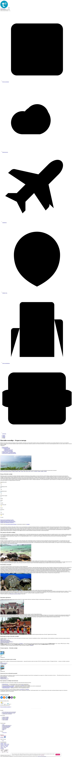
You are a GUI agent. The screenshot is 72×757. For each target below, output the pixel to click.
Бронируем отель (5, 684)
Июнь (27, 471)
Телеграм (1, 737)
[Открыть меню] (0, 0)
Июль (29, 471)
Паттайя (3, 437)
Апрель (22, 471)
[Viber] (12, 697)
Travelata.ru (21, 643)
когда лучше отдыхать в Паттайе (10, 524)
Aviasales (27, 524)
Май (24, 471)
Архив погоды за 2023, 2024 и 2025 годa (7, 520)
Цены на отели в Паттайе (5, 642)
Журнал (3, 729)
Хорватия (2, 745)
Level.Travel (22, 689)
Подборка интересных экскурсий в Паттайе (8, 521)
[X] (9, 697)
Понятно (57, 754)
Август (32, 471)
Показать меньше (3, 663)
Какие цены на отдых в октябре (7, 451)
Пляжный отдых (7, 448)
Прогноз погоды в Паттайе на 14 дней (7, 519)
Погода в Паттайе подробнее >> (5, 706)
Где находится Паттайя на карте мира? (8, 712)
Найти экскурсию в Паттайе (5, 640)
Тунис (5, 747)
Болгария (2, 748)
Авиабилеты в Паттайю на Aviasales (6, 641)
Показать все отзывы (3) (4, 678)
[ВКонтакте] (1, 697)
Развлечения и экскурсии (8, 449)
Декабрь (45, 471)
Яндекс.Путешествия (5, 687)
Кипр (8, 744)
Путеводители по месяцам (5, 727)
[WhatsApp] (14, 697)
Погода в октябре (5, 447)
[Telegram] (6, 697)
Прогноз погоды (4, 728)
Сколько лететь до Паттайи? (7, 713)
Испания (2, 744)
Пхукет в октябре (5, 718)
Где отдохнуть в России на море (6, 726)
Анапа (2, 746)
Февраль (16, 471)
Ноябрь (42, 471)
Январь (13, 471)
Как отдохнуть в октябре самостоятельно (9, 453)
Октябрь (39, 471)
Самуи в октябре (5, 719)
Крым (7, 746)
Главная (3, 435)
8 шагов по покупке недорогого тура (6, 725)
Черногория (6, 745)
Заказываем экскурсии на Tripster (7, 686)
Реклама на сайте (4, 732)
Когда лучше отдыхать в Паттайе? (6, 471)
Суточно (22, 685)
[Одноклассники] (4, 697)
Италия (5, 744)
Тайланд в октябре (5, 717)
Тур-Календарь (2, 8)
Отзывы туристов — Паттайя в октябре (9, 452)
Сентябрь (35, 471)
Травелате (31, 645)
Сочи (4, 746)
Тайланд (3, 436)
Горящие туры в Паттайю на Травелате (7, 522)
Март (19, 471)
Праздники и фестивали (8, 450)
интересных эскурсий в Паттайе (15, 593)
